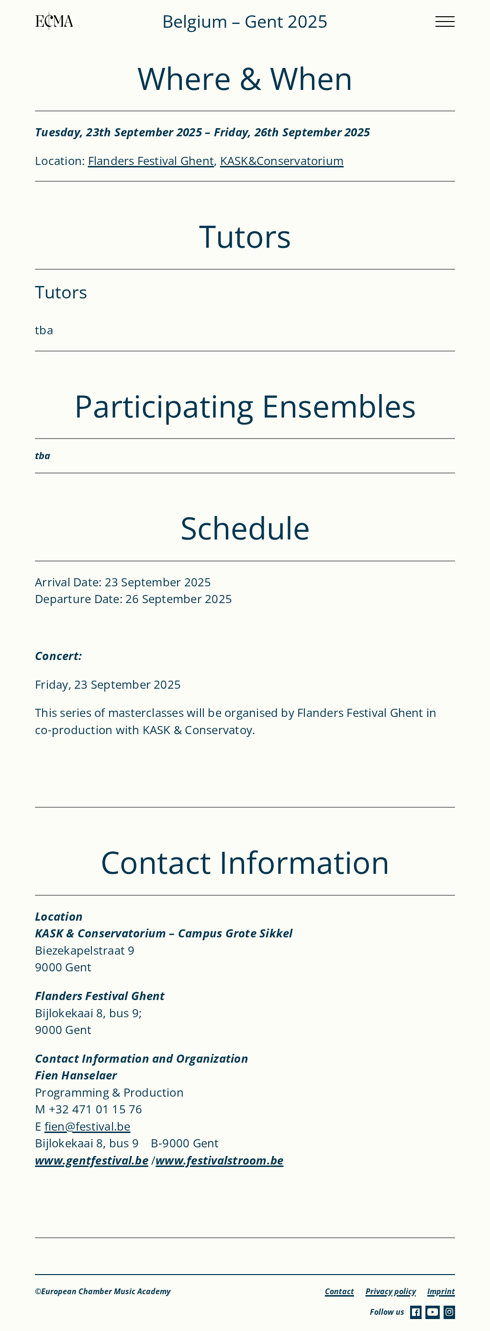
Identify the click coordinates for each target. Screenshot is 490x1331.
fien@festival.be (88, 1126)
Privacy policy (391, 1291)
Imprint (441, 1291)
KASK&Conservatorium (282, 160)
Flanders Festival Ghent (151, 160)
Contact (339, 1291)
